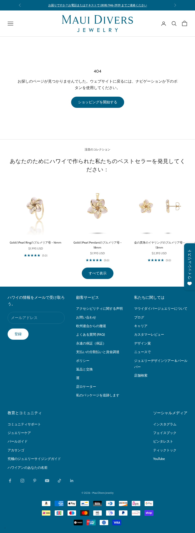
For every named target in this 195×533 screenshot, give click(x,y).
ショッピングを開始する (97, 102)
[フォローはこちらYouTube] (47, 480)
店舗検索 (140, 375)
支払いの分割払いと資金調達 (97, 352)
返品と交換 (84, 369)
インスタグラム (164, 424)
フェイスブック (164, 433)
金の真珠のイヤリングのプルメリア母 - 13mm (159, 245)
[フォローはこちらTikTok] (59, 480)
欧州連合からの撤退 (91, 326)
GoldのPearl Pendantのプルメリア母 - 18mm (97, 245)
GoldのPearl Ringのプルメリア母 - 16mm (35, 242)
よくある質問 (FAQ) (90, 334)
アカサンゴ (16, 450)
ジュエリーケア (19, 433)
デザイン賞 (142, 343)
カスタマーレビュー (149, 334)
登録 (18, 334)
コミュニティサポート (24, 424)
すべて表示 (98, 273)
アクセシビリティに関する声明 (99, 308)
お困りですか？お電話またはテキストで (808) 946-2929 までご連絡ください (97, 5)
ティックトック (164, 450)
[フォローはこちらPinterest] (34, 480)
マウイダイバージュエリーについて (160, 308)
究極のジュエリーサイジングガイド (34, 459)
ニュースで (142, 352)
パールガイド (18, 441)
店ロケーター (86, 386)
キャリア (140, 326)
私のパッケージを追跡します (97, 395)
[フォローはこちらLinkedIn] (71, 480)
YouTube (159, 459)
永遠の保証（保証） (91, 343)
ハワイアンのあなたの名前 (28, 467)
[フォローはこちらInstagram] (22, 480)
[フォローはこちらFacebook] (10, 480)
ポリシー (82, 361)
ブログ (139, 317)
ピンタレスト (163, 441)
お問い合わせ (86, 317)
